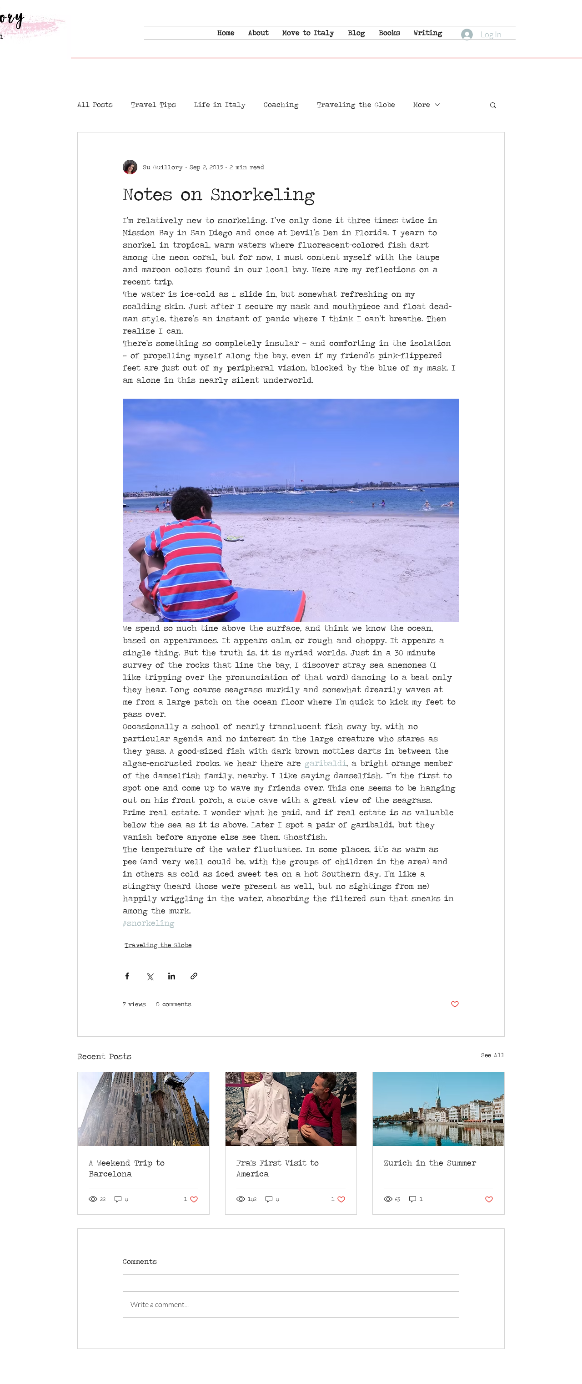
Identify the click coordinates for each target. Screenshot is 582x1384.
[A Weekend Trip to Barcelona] (143, 1109)
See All (493, 1055)
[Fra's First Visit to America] (291, 1109)
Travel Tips (153, 104)
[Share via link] (194, 976)
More (421, 104)
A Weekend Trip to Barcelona (127, 1168)
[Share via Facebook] (127, 976)
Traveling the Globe (356, 104)
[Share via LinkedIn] (171, 976)
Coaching (281, 104)
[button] (493, 104)
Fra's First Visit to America (277, 1168)
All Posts (95, 104)
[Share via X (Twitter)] (149, 976)
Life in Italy (220, 104)
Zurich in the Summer (430, 1162)
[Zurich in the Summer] (438, 1109)
